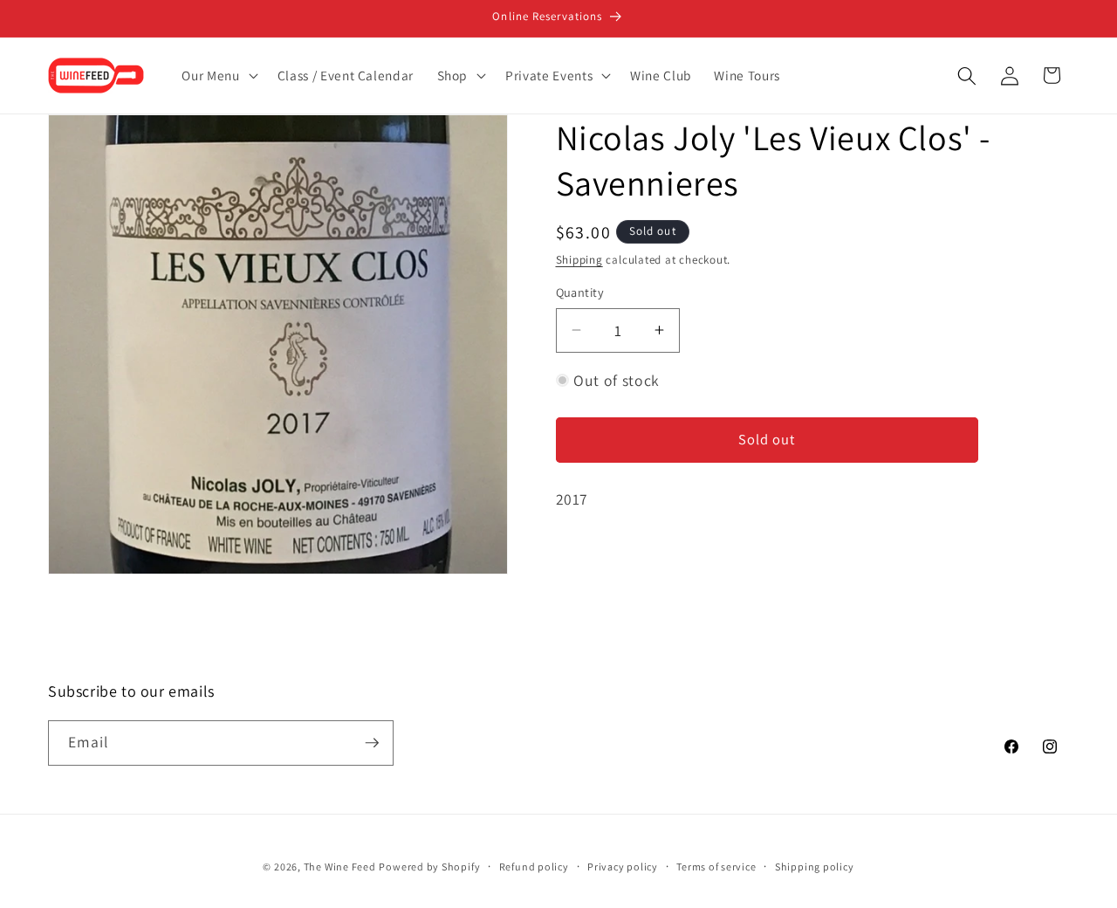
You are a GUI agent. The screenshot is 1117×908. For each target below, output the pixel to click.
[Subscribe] (372, 743)
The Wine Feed (340, 866)
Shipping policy (814, 866)
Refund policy (534, 866)
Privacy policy (622, 866)
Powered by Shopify (429, 866)
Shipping (579, 259)
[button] (217, 76)
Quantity (580, 292)
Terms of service (716, 866)
